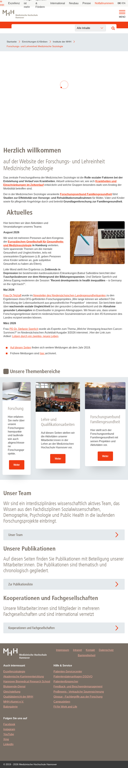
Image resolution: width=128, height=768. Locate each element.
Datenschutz (106, 650)
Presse (86, 3)
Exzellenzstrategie (14, 671)
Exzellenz (14, 3)
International (57, 3)
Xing (6, 739)
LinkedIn (8, 744)
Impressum (62, 650)
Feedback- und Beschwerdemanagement (78, 686)
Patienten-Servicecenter (68, 671)
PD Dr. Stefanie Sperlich (24, 328)
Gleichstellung (11, 691)
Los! (64, 126)
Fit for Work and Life (65, 706)
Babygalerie (10, 706)
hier (42, 353)
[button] (122, 12)
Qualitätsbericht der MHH (18, 696)
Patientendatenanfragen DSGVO (73, 676)
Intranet (77, 650)
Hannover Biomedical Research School (26, 681)
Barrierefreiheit (86, 655)
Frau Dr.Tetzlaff (12, 295)
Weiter (17, 464)
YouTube (8, 734)
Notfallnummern (104, 3)
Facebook (9, 724)
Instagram (9, 729)
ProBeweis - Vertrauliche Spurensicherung (79, 691)
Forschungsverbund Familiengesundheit (86, 194)
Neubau (73, 3)
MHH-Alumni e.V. (13, 701)
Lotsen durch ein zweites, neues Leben (35, 336)
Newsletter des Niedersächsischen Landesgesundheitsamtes (69, 295)
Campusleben (62, 701)
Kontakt (90, 650)
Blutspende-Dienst (14, 686)
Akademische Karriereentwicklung (23, 676)
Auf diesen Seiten (20, 347)
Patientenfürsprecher (66, 681)
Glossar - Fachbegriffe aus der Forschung (78, 696)
